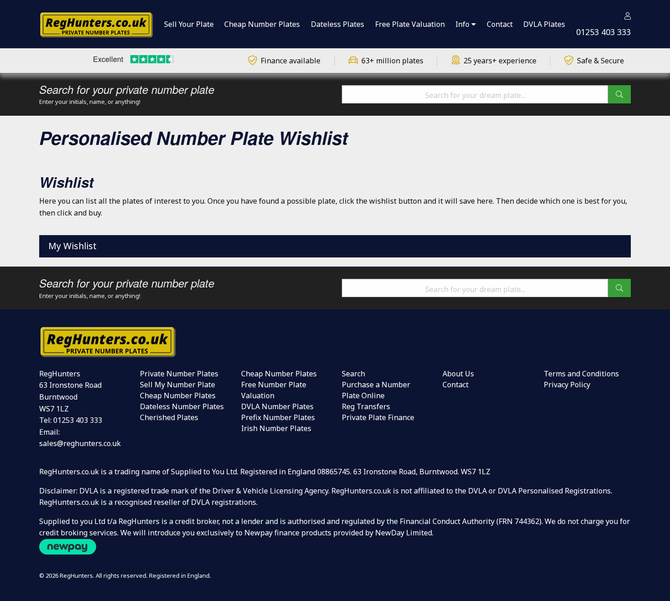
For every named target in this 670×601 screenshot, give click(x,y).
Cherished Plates (169, 417)
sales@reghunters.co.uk (80, 443)
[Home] (96, 23)
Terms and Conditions (581, 374)
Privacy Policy (567, 385)
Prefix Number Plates (278, 417)
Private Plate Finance (378, 417)
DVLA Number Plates (277, 406)
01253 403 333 (603, 31)
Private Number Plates (179, 374)
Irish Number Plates (276, 428)
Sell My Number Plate (177, 385)
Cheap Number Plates (178, 395)
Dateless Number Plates (182, 406)
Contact (456, 385)
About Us (458, 374)
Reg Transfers (366, 406)
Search (353, 374)
